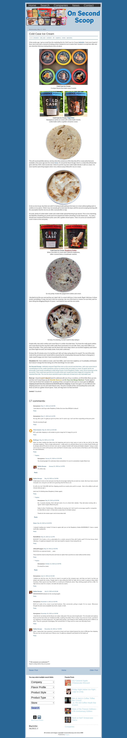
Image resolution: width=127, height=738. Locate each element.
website (81, 42)
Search (44, 5)
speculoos (69, 37)
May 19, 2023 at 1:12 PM (48, 536)
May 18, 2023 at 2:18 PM (51, 478)
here (56, 163)
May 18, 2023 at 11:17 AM (47, 440)
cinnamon (36, 37)
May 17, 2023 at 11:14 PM (48, 416)
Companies (61, 5)
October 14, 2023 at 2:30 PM (53, 563)
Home (32, 5)
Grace (35, 523)
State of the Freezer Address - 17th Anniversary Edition (84, 710)
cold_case (42, 37)
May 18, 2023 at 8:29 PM (52, 500)
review (63, 37)
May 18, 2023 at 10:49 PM (44, 523)
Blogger (67, 734)
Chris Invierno (37, 430)
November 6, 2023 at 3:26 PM (49, 601)
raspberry (58, 37)
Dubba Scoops (42, 466)
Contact (89, 5)
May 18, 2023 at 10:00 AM (49, 430)
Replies (37, 455)
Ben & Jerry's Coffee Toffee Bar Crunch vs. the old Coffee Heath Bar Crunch (84, 701)
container (49, 37)
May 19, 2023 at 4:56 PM (51, 548)
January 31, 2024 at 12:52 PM (53, 458)
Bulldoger (36, 440)
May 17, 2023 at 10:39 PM (48, 406)
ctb (53, 37)
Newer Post (33, 670)
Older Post (94, 670)
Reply (34, 410)
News (75, 5)
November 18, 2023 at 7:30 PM (53, 629)
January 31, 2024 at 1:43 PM (57, 466)
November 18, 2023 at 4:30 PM (49, 613)
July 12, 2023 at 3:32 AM (48, 576)
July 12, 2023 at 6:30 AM (51, 591)
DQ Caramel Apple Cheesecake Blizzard (81, 682)
